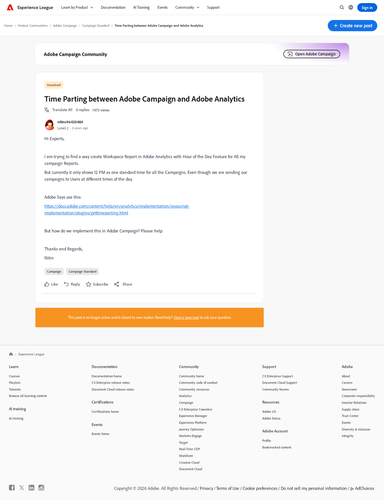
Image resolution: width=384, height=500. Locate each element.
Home (8, 25)
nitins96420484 (70, 121)
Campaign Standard (95, 25)
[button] (352, 25)
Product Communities (33, 25)
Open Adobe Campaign (315, 54)
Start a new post (186, 317)
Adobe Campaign (65, 25)
